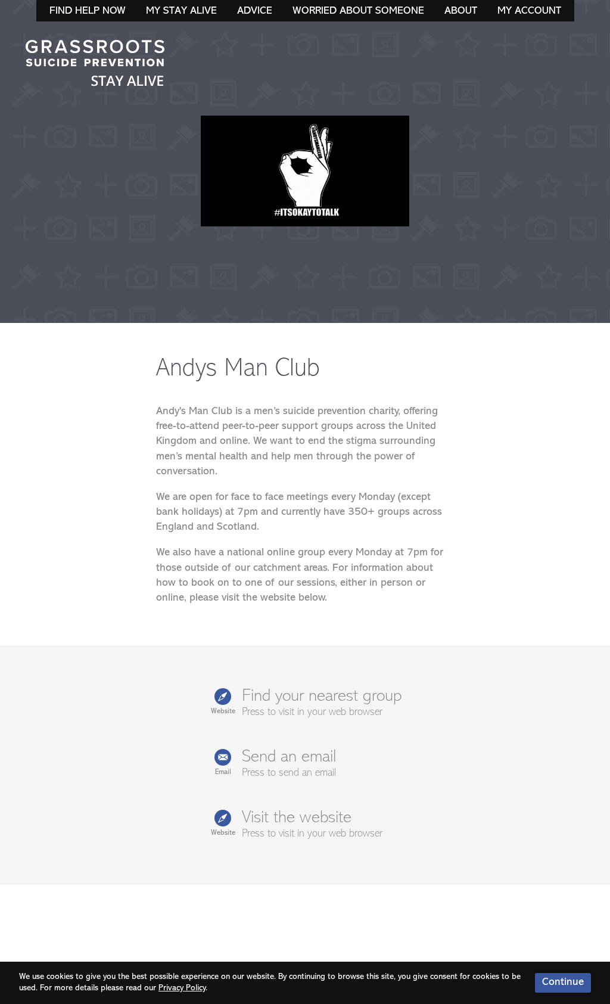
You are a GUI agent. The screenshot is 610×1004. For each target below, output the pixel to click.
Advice (254, 11)
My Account (529, 11)
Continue (563, 982)
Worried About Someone (358, 11)
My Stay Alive (181, 11)
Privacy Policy (182, 988)
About (460, 11)
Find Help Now (87, 11)
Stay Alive (95, 64)
